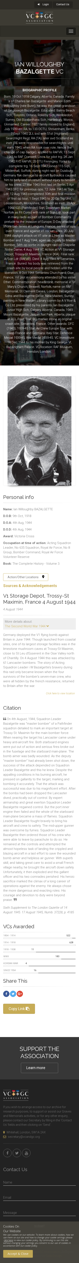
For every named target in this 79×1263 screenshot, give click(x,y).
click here (8, 1240)
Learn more (35, 1067)
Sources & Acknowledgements (30, 585)
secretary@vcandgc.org (24, 1136)
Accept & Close (18, 1254)
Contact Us (62, 4)
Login (45, 4)
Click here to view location (60, 693)
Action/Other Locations (23, 577)
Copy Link (17, 1008)
